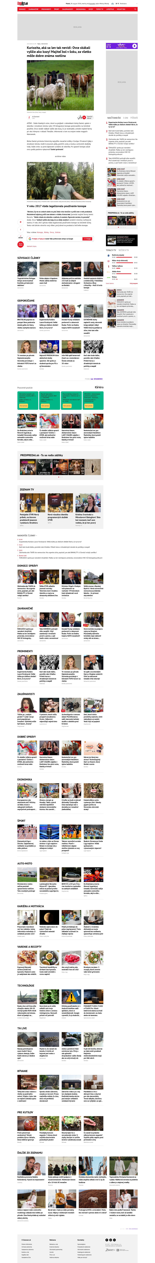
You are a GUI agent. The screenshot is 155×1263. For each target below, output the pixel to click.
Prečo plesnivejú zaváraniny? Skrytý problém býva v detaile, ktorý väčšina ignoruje (26, 1136)
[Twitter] (114, 1240)
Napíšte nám (25, 1255)
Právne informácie (27, 1244)
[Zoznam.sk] (111, 1250)
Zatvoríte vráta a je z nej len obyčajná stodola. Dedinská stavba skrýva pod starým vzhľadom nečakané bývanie (71, 1096)
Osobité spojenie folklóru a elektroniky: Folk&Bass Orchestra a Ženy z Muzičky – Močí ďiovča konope (93, 283)
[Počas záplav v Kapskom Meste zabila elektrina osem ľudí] (49, 269)
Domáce (22, 9)
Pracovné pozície (24, 387)
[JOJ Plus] (108, 277)
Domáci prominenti (22, 681)
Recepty (19, 1142)
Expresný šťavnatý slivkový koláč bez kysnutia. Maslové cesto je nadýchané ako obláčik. (27, 970)
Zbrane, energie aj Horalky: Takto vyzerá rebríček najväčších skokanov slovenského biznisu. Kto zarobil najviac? (48, 805)
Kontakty (81, 1240)
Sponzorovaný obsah (89, 1018)
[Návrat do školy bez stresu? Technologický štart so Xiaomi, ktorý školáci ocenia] (93, 748)
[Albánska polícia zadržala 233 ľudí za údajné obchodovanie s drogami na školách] (71, 269)
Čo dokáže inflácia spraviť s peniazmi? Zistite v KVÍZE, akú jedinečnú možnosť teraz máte (49, 434)
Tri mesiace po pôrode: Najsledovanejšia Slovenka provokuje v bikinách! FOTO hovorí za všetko (71, 676)
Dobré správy (26, 736)
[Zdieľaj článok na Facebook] (21, 230)
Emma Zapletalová (22, 850)
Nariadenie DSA (26, 1257)
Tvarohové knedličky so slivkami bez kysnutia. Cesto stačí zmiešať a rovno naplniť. (48, 970)
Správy (22, 525)
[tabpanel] (122, 142)
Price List (52, 1255)
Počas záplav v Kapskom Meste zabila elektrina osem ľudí (48, 280)
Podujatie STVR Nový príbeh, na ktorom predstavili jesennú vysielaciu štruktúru (29, 518)
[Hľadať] (135, 9)
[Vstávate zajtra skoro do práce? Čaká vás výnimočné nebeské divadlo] (49, 917)
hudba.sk (86, 290)
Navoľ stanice (110, 283)
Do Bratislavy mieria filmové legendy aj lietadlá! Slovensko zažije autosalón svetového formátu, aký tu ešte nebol (27, 435)
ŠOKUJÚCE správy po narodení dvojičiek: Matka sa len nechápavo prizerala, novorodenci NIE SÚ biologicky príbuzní (60, 558)
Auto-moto (24, 863)
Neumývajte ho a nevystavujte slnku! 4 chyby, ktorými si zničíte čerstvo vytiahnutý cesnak (71, 1136)
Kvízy (91, 9)
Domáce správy (27, 565)
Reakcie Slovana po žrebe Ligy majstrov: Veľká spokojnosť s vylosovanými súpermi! (93, 844)
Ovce (52, 232)
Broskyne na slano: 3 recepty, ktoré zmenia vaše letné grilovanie (92, 969)
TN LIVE (22, 1028)
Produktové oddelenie (84, 1247)
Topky (38, 44)
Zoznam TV (27, 489)
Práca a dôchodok (88, 936)
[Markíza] (108, 256)
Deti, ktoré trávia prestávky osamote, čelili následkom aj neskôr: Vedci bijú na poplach (93, 718)
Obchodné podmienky (56, 1249)
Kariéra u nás (25, 1252)
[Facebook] (106, 1240)
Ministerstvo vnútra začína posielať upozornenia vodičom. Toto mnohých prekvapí (26, 887)
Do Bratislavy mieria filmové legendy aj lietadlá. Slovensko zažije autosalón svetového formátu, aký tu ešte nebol (93, 888)
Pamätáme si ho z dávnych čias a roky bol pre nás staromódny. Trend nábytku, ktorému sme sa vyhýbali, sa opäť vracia (93, 1096)
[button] (84, 117)
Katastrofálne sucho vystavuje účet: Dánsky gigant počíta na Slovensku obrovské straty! (92, 805)
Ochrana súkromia (27, 1247)
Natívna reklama (54, 1257)
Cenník (51, 1252)
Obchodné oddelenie (84, 1249)
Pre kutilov (25, 1112)
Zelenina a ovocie (88, 1142)
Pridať (88, 239)
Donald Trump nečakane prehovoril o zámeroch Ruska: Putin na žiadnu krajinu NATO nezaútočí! (71, 632)
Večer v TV (124, 250)
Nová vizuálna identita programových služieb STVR (58, 517)
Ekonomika (81, 9)
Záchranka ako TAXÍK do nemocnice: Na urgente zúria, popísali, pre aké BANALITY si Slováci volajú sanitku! (58, 552)
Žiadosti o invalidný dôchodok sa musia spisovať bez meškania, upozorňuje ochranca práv (93, 930)
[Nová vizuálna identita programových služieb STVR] (60, 502)
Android (64, 1018)
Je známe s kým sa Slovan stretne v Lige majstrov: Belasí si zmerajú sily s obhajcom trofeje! (49, 844)
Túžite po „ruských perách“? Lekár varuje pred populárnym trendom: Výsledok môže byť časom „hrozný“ (26, 719)
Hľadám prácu (21, 936)
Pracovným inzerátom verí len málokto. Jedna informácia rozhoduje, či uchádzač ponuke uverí (26, 930)
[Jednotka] (108, 266)
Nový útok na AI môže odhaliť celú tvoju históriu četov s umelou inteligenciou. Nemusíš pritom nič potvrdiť (48, 1010)
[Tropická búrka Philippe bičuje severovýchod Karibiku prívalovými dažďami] (27, 269)
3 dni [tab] (125, 117)
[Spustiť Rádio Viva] (121, 44)
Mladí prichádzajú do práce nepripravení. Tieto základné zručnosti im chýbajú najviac (71, 930)
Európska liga (65, 853)
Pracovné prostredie (67, 936)
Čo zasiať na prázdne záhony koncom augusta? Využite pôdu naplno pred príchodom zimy (93, 1136)
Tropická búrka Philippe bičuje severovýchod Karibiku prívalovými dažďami (26, 281)
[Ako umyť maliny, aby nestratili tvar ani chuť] (71, 958)
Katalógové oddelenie (84, 1252)
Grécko (57, 232)
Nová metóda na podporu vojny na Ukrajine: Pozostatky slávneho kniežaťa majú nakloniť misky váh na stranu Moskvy (93, 633)
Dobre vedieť (20, 442)
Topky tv (99, 9)
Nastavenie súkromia (27, 1249)
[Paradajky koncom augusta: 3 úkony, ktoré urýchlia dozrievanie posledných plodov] (49, 1123)
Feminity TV (78, 525)
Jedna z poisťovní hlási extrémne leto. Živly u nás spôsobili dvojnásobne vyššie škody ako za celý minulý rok (71, 1053)
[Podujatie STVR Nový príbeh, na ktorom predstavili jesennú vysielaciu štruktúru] (32, 502)
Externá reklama (54, 1247)
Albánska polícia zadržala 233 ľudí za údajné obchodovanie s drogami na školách (71, 281)
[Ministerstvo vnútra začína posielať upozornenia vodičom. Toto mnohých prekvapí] (27, 874)
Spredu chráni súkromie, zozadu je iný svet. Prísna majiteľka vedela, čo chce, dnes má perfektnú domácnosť (49, 1096)
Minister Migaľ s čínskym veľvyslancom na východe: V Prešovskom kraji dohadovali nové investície (71, 591)
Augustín (92, 4)
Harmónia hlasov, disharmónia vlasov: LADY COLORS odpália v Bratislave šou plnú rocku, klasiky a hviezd (71, 435)
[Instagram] (110, 1240)
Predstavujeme (43, 893)
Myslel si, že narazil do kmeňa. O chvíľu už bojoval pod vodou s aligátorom (48, 1052)
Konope (40, 232)
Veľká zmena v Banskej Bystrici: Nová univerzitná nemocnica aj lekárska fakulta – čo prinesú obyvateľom (93, 591)
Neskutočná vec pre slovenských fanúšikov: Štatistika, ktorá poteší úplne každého (92, 434)
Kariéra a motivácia (30, 906)
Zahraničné (33, 9)
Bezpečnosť (43, 1018)
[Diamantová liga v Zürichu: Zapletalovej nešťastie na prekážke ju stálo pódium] (27, 832)
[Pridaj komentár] (21, 222)
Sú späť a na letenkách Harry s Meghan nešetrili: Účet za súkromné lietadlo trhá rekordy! (93, 675)
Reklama (53, 1240)
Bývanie (22, 1071)
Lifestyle (110, 9)
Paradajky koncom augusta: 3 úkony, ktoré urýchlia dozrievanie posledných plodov (48, 1136)
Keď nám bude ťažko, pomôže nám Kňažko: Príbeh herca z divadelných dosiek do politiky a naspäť (54, 547)
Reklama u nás (54, 1244)
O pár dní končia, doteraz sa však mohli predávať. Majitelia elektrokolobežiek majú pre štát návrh (93, 1053)
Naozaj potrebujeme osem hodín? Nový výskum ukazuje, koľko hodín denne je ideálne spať (26, 1053)
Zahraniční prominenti (90, 681)
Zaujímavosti (67, 9)
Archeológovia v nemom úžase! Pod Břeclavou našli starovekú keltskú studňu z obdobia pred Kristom (71, 719)
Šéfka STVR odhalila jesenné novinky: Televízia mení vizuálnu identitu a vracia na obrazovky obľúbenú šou (49, 591)
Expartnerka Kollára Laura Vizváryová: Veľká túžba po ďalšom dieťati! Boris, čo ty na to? (50, 542)
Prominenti (46, 9)
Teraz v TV (111, 250)
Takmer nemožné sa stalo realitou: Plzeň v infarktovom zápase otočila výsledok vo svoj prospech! (71, 846)
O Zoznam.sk (26, 1240)
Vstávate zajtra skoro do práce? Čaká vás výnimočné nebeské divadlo (49, 930)
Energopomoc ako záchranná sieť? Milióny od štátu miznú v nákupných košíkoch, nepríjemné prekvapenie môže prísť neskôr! (26, 805)
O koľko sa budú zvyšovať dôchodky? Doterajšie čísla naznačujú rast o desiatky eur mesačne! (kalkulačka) (71, 805)
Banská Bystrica (88, 598)
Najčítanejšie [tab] (114, 117)
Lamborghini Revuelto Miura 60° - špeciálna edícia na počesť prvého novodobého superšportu (49, 887)
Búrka (46, 232)
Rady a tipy (65, 972)
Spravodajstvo (81, 1244)
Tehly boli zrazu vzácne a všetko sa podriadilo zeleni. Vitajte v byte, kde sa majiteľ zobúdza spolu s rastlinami (26, 1096)
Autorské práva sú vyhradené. (113, 1246)
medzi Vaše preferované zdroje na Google (52, 239)
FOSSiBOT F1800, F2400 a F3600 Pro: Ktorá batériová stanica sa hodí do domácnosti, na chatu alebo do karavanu (93, 1010)
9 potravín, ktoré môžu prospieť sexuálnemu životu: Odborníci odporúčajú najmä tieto (48, 718)
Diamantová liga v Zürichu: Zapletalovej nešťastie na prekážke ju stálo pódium (26, 844)
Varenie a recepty (29, 946)
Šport (56, 9)
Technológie (25, 985)
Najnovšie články (26, 535)
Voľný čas (121, 9)
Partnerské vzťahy (122, 237)
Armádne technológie (23, 1018)
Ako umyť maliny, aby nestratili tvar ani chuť (70, 968)
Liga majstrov (43, 850)
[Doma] (108, 272)
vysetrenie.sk (43, 724)
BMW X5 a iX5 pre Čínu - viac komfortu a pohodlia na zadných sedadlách (71, 886)
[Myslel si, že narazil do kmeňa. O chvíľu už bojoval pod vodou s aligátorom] (49, 1039)
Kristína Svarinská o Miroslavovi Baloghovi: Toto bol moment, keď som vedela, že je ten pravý (87, 518)
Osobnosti (42, 683)
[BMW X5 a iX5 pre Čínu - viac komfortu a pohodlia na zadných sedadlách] (71, 874)
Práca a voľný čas (44, 936)
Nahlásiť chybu (31, 246)
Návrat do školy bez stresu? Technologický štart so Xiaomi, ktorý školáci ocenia (92, 760)
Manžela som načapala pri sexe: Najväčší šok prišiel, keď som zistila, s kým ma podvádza (126, 240)
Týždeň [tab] (134, 117)
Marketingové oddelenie (85, 1255)
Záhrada (42, 1142)
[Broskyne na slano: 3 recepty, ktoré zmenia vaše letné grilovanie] (93, 958)
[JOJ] (108, 261)
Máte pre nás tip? (82, 1257)
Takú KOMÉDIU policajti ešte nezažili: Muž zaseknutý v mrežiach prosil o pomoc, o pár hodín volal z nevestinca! (49, 633)
